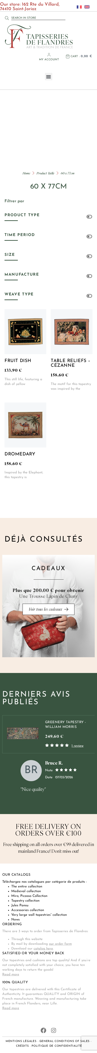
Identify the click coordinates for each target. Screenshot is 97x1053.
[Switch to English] (86, 7)
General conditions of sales (64, 1041)
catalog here (43, 948)
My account (49, 59)
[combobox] (38, 18)
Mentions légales (21, 1041)
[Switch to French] (78, 7)
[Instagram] (53, 1030)
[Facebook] (43, 1030)
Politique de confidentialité (57, 1046)
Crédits (22, 1046)
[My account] (49, 54)
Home (26, 173)
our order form (60, 944)
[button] (48, 76)
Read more (10, 974)
